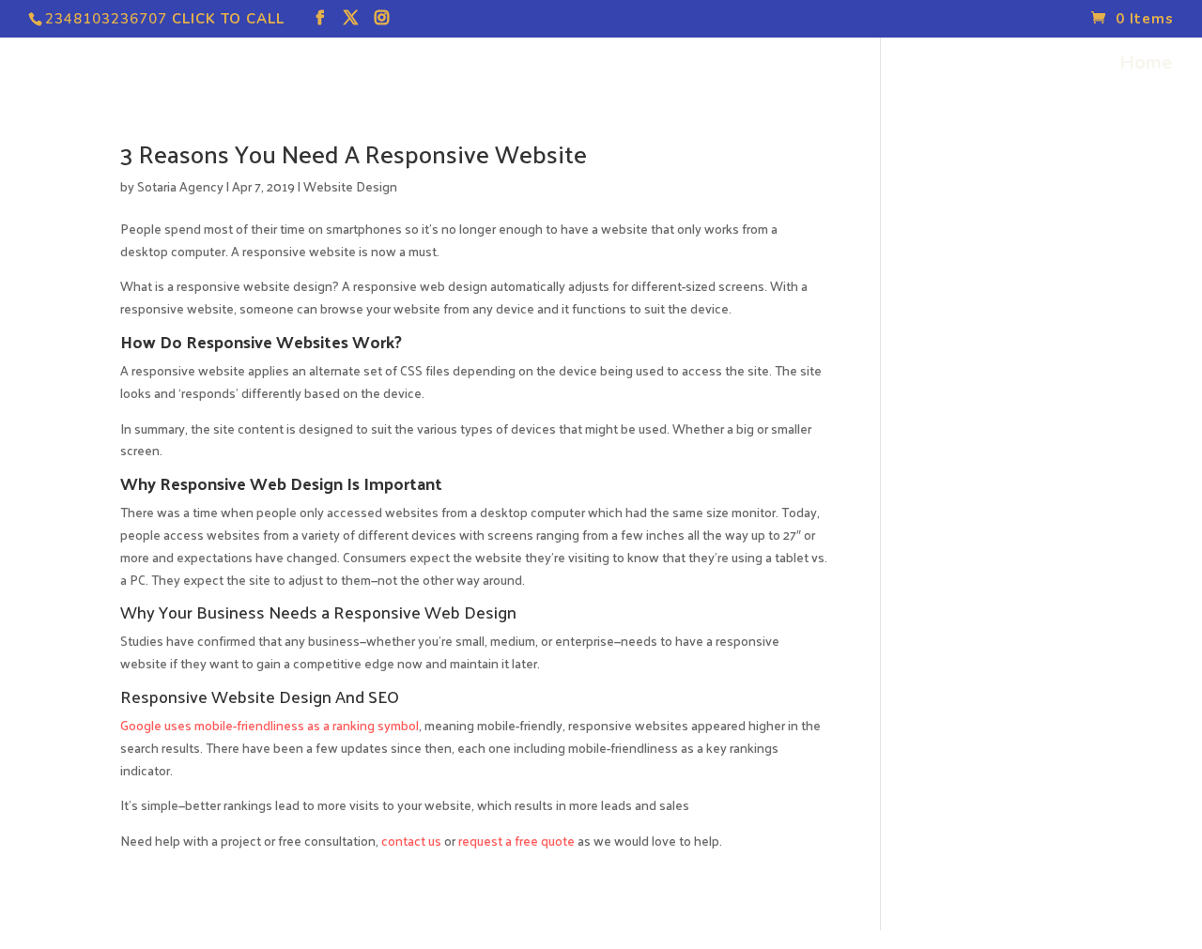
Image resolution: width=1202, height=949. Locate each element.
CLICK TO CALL (228, 18)
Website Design (350, 186)
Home (1145, 65)
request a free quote (516, 840)
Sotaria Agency (180, 186)
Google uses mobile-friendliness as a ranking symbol (269, 725)
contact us (411, 840)
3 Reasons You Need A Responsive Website (353, 153)
